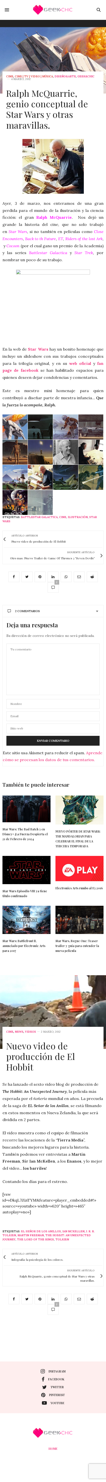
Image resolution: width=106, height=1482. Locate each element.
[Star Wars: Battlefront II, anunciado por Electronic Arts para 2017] (26, 920)
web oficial (80, 363)
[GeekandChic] (53, 10)
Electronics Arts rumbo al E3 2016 (79, 888)
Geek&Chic (85, 76)
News (19, 1031)
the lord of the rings (35, 1239)
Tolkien (62, 1239)
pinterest (57, 1395)
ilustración (78, 517)
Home (53, 1449)
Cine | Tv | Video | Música (34, 76)
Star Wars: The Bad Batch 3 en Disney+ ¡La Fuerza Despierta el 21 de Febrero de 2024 (25, 834)
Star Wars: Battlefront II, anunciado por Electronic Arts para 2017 (23, 946)
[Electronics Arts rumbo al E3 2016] (79, 868)
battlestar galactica (39, 517)
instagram (57, 1371)
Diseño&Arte (65, 76)
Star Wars (38, 349)
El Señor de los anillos (41, 1231)
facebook (56, 1379)
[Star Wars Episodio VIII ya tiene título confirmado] (26, 870)
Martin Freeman (31, 1235)
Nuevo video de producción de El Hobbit (40, 1056)
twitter (57, 1387)
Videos (30, 1031)
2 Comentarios (27, 611)
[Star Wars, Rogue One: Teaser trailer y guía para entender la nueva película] (79, 920)
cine (9, 76)
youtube (57, 1403)
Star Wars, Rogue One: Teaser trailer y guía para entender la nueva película (77, 946)
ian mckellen (73, 1231)
